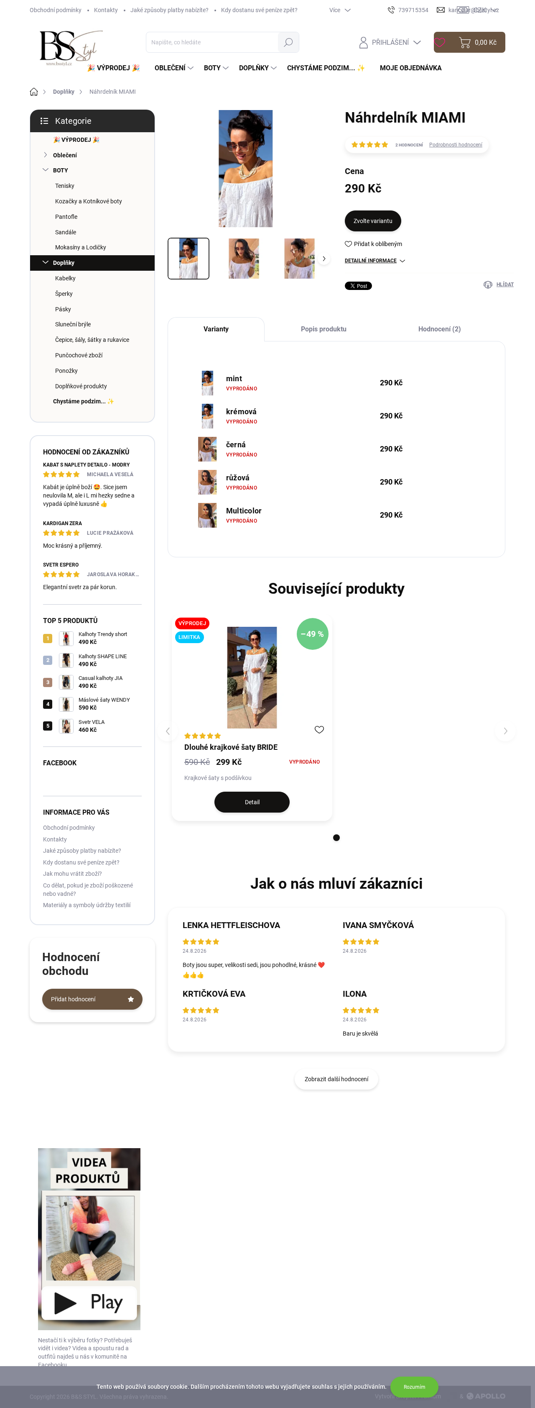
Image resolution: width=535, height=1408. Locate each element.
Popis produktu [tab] (323, 329)
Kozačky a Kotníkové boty (88, 201)
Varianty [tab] (216, 329)
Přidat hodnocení (73, 999)
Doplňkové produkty (81, 386)
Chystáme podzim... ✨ (83, 401)
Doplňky (63, 262)
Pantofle (66, 216)
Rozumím (414, 1387)
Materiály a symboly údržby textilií (86, 905)
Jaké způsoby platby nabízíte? (169, 10)
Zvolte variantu (373, 221)
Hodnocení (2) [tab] (439, 329)
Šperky (64, 293)
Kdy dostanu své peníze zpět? (259, 10)
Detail (252, 802)
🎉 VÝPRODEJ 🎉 (76, 139)
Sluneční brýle (73, 324)
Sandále (65, 232)
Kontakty (106, 10)
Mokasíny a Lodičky (80, 247)
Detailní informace (371, 261)
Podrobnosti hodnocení (455, 145)
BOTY (60, 170)
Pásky (63, 309)
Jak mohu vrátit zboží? (72, 873)
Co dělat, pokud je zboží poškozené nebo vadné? (88, 889)
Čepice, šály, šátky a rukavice (92, 339)
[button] (336, 837)
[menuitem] (116, 68)
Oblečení (65, 155)
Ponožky (66, 370)
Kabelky (65, 278)
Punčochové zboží (78, 355)
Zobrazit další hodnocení (336, 1079)
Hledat (288, 42)
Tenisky (64, 185)
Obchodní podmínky (56, 10)
